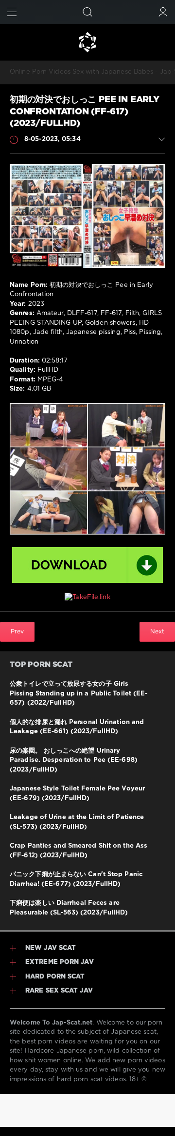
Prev (17, 631)
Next (157, 631)
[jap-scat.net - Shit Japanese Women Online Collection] (87, 42)
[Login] (163, 12)
